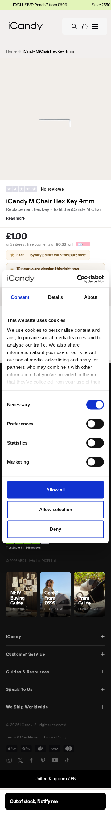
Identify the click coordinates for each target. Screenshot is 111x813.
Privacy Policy (55, 737)
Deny (55, 529)
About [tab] (91, 297)
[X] (20, 760)
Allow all (55, 489)
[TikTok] (67, 760)
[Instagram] (9, 760)
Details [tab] (55, 297)
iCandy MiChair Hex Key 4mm (48, 51)
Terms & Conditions (22, 737)
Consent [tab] (20, 297)
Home (11, 51)
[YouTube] (55, 760)
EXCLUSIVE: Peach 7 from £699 (34, 4)
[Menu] (95, 26)
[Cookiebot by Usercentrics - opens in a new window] (78, 279)
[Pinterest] (43, 760)
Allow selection (55, 509)
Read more (15, 218)
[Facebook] (31, 760)
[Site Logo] (25, 26)
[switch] (95, 424)
